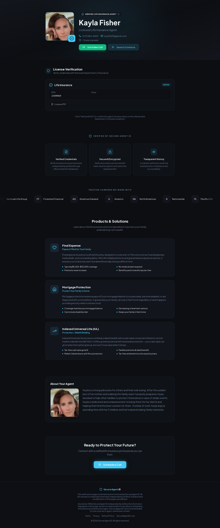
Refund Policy (108, 516)
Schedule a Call (112, 464)
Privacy (96, 516)
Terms (88, 516)
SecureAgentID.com (126, 516)
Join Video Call (95, 47)
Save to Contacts (126, 47)
